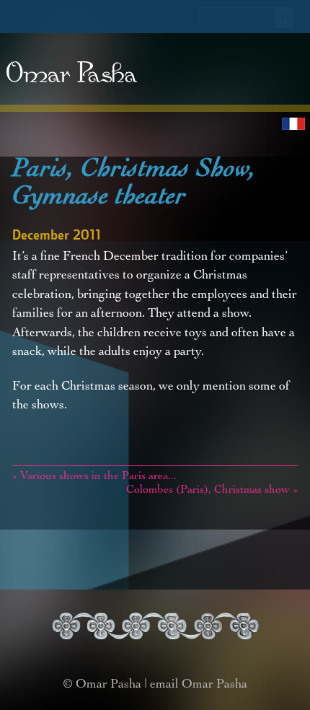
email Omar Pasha (198, 684)
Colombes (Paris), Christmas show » (212, 490)
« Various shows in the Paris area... (94, 477)
